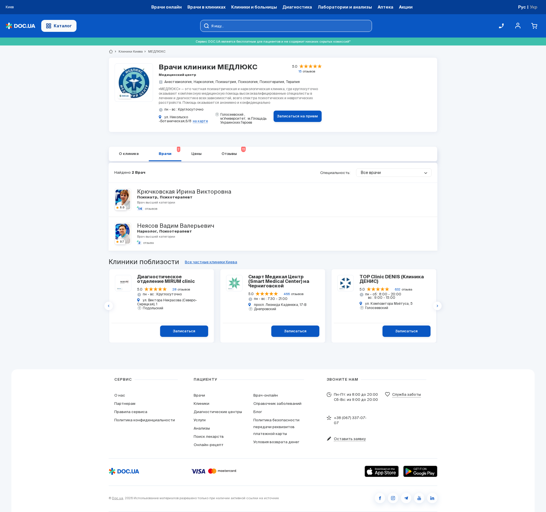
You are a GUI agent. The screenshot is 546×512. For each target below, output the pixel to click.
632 (397, 289)
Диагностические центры (218, 412)
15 (300, 71)
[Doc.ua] (20, 26)
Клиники (201, 403)
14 (140, 208)
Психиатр (147, 197)
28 (174, 289)
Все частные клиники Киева (211, 262)
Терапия (293, 82)
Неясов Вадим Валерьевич (175, 226)
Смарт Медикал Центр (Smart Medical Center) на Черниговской (278, 282)
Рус (522, 7)
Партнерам (124, 403)
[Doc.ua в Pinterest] (432, 498)
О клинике (129, 154)
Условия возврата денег (276, 442)
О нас (119, 395)
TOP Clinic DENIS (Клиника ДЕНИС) (391, 279)
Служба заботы (406, 394)
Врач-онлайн (265, 395)
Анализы (202, 428)
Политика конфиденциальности (144, 420)
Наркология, (204, 82)
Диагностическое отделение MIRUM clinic (166, 279)
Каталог (63, 25)
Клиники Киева (128, 51)
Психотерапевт (176, 197)
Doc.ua (117, 498)
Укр (533, 7)
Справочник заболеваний (277, 403)
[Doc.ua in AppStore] (382, 471)
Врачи (169, 152)
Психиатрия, (226, 82)
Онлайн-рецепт (209, 445)
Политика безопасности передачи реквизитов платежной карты (276, 427)
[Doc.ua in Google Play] (420, 471)
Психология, (248, 82)
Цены (196, 154)
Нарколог (147, 231)
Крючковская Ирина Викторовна (184, 191)
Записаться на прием (297, 116)
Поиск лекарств (209, 436)
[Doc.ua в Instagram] (393, 498)
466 (287, 294)
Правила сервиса (130, 412)
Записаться (184, 331)
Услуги (200, 420)
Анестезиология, (178, 82)
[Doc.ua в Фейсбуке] (380, 498)
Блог (257, 412)
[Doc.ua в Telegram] (406, 498)
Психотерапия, (272, 82)
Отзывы (233, 152)
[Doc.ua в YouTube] (419, 498)
